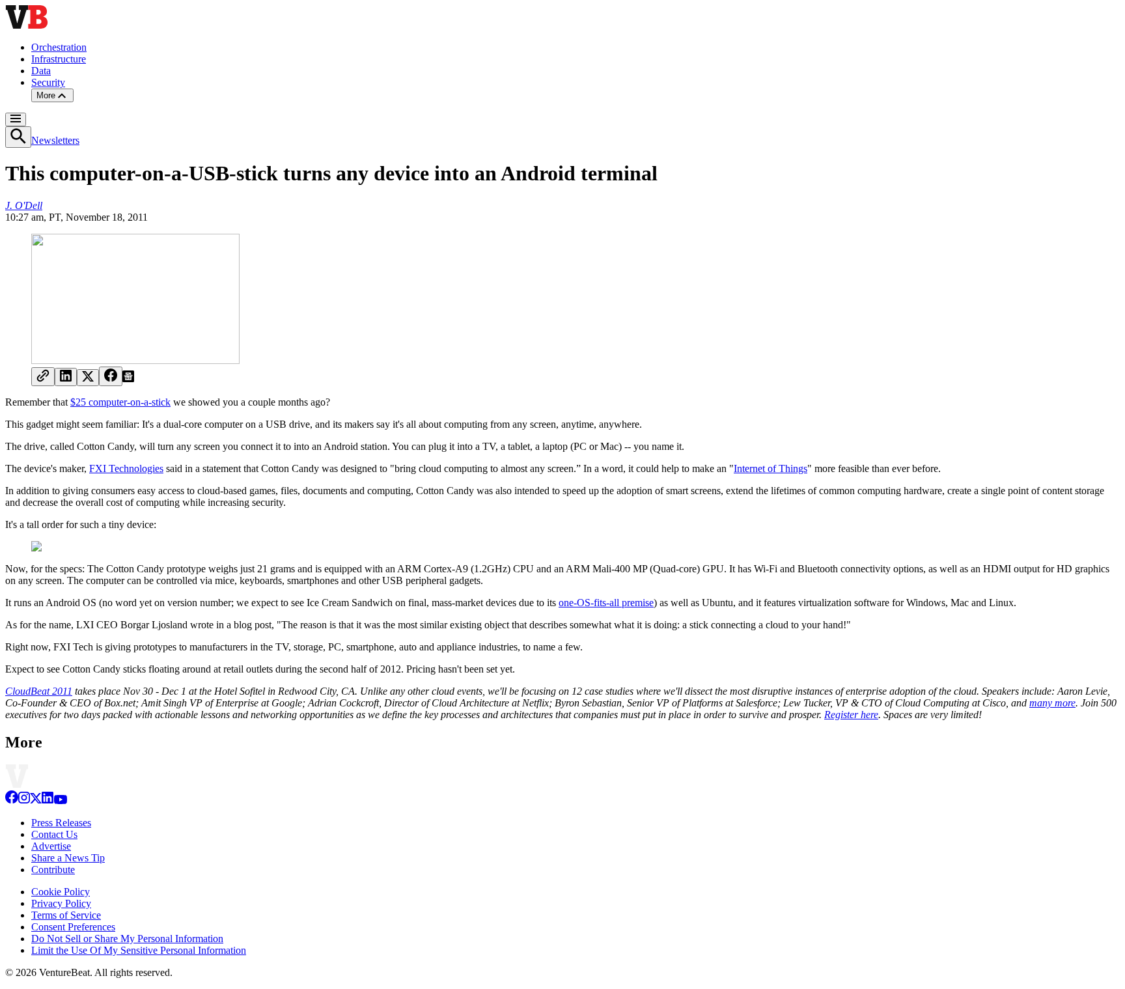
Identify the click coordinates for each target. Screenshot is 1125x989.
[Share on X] (88, 377)
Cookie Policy (60, 891)
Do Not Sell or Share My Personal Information (127, 938)
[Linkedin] (47, 800)
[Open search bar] (18, 137)
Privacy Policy (61, 903)
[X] (36, 800)
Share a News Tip (68, 857)
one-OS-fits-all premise (606, 602)
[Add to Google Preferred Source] (128, 378)
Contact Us (54, 834)
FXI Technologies (126, 468)
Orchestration (59, 47)
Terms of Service (66, 915)
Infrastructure (58, 58)
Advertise (51, 846)
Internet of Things (770, 468)
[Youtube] (60, 800)
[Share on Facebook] (110, 376)
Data (41, 70)
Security (48, 82)
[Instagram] (24, 800)
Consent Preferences (73, 926)
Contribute (53, 869)
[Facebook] (11, 800)
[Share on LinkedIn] (66, 377)
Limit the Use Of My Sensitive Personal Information (138, 950)
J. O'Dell (23, 205)
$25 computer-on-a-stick (120, 402)
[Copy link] (43, 376)
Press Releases (61, 822)
